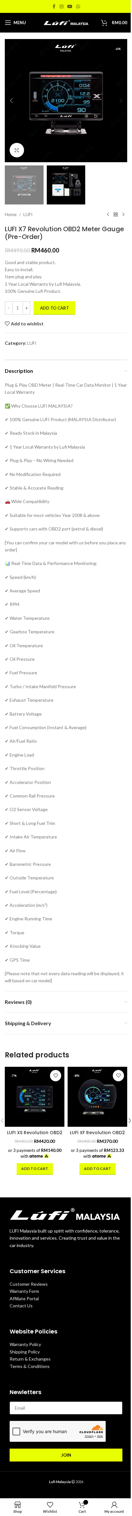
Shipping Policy (25, 1351)
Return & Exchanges (30, 1359)
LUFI (28, 214)
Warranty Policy (25, 1344)
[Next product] (123, 215)
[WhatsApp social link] (78, 6)
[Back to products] (116, 215)
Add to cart (54, 308)
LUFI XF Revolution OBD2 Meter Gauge (97, 1135)
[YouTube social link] (69, 6)
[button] (11, 100)
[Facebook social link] (54, 6)
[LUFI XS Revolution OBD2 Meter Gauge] (34, 1097)
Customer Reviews (29, 1284)
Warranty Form (24, 1291)
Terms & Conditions (30, 1366)
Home (11, 214)
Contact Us (21, 1305)
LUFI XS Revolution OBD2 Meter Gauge (34, 1135)
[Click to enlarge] (17, 150)
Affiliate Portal (24, 1298)
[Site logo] (66, 22)
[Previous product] (108, 215)
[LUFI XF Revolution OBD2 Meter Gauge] (97, 1097)
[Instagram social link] (61, 6)
